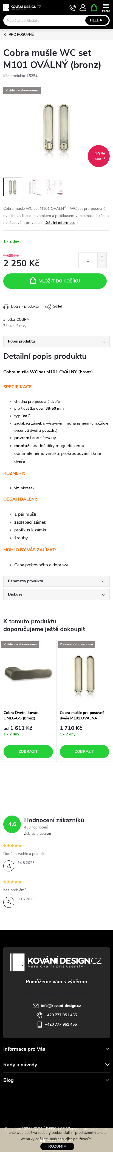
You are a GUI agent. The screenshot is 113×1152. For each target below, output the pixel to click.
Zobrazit (28, 751)
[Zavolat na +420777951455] (72, 7)
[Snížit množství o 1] (101, 264)
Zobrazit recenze (37, 833)
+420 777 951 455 (61, 1015)
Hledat (97, 20)
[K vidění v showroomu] (28, 674)
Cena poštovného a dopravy (41, 565)
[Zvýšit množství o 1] (101, 256)
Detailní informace (59, 222)
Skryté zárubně (39, 1107)
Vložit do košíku (59, 281)
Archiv (9, 1091)
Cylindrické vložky (72, 1107)
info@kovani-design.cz (61, 1005)
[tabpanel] (28, 701)
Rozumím (57, 1146)
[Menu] (105, 7)
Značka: (16, 319)
